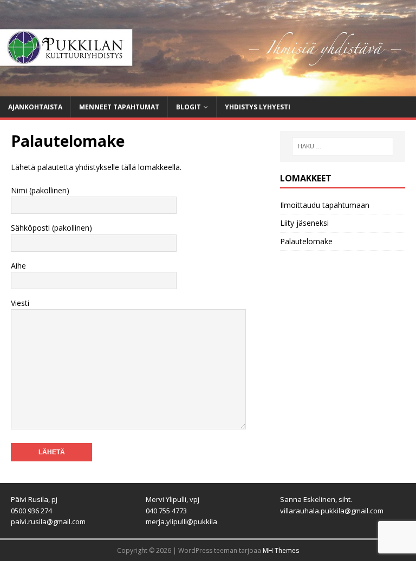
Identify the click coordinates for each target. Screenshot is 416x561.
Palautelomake (306, 241)
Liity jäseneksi (304, 223)
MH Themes (281, 550)
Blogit (188, 107)
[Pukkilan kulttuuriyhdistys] (208, 89)
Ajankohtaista (35, 107)
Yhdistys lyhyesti (257, 107)
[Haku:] (343, 146)
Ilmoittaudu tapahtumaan (324, 205)
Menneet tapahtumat (119, 107)
